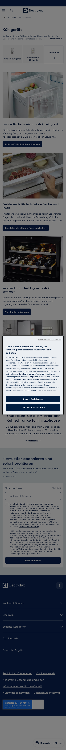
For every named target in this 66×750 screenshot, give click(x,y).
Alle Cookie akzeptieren (33, 407)
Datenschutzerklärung (46, 390)
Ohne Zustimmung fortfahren (49, 339)
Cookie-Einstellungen (33, 399)
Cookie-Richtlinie (19, 390)
